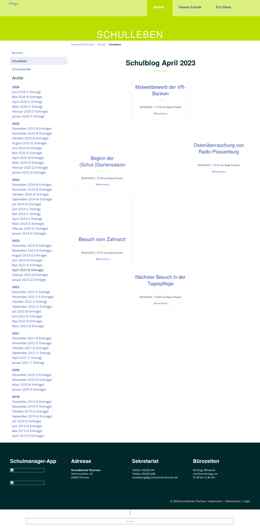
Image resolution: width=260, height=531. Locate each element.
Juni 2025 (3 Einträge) (27, 148)
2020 (16, 370)
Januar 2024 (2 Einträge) (29, 233)
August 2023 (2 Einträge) (29, 255)
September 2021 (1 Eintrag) (31, 353)
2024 (16, 180)
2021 (16, 333)
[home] (13, 3)
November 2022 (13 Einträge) (32, 297)
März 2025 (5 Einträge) (28, 163)
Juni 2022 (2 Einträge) (27, 316)
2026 (16, 87)
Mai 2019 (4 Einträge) (27, 431)
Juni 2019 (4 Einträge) (27, 426)
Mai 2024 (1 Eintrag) (26, 214)
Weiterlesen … (104, 184)
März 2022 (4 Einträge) (28, 326)
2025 (16, 124)
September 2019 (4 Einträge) (32, 416)
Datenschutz (232, 501)
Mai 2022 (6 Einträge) (27, 321)
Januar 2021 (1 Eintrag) (28, 363)
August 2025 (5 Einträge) (29, 143)
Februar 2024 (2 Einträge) (30, 228)
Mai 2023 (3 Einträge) (27, 265)
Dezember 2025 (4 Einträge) (31, 128)
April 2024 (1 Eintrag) (27, 219)
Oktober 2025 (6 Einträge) (30, 138)
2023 (16, 241)
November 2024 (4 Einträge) (32, 189)
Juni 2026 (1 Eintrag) (26, 92)
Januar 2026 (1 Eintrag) (28, 116)
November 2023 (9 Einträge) (32, 250)
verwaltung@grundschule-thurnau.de (155, 477)
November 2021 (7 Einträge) (32, 343)
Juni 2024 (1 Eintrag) (26, 209)
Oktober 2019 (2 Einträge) (30, 411)
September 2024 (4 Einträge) (32, 199)
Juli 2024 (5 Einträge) (26, 204)
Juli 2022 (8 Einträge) (26, 311)
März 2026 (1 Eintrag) (27, 106)
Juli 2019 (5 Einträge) (26, 421)
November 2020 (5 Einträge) (32, 380)
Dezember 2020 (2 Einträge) (31, 375)
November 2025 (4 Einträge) (32, 133)
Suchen (130, 521)
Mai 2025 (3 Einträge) (27, 153)
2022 (16, 287)
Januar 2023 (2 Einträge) (29, 280)
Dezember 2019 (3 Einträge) (31, 402)
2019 (16, 397)
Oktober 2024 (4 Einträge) (30, 194)
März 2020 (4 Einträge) (28, 384)
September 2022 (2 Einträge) (32, 306)
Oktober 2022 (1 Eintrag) (29, 302)
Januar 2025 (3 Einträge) (29, 172)
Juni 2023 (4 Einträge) (27, 260)
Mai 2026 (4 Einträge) (27, 97)
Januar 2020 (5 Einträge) (29, 389)
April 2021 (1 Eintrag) (27, 358)
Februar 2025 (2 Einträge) (30, 167)
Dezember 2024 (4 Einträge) (31, 184)
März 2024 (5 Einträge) (28, 224)
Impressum (215, 501)
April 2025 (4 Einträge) (27, 158)
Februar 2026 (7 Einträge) (30, 111)
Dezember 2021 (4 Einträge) (31, 338)
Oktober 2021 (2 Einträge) (30, 348)
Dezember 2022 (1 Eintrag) (31, 292)
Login (246, 501)
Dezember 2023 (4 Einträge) (31, 245)
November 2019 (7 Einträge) (32, 406)
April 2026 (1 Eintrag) (27, 102)
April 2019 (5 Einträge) (27, 436)
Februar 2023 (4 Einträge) (30, 275)
